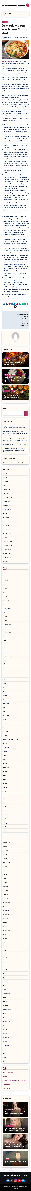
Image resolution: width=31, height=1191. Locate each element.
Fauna (4, 699)
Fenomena (6, 703)
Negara (5, 882)
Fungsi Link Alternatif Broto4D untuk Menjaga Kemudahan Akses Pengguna (14, 426)
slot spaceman (7, 1084)
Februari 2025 (7, 533)
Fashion (5, 695)
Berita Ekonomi (7, 632)
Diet (4, 672)
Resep (13, 374)
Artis (4, 604)
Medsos (5, 866)
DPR (4, 680)
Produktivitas (6, 930)
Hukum (5, 751)
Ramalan (5, 946)
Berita (4, 628)
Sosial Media (6, 993)
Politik (4, 926)
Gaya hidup (6, 731)
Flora (4, 711)
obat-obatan (6, 886)
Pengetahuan (7, 914)
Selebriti (5, 962)
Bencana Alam (7, 624)
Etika (4, 691)
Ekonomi (5, 687)
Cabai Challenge (7, 652)
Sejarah (5, 958)
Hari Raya (5, 735)
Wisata (4, 1057)
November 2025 (7, 497)
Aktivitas (5, 580)
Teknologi (5, 1005)
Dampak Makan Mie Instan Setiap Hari (14, 29)
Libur (4, 838)
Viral (4, 1053)
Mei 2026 (5, 481)
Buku (4, 648)
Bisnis (4, 636)
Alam (4, 584)
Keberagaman (7, 811)
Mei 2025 (5, 521)
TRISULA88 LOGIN (8, 1072)
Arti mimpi (6, 600)
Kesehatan (6, 819)
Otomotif (5, 898)
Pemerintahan (7, 902)
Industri (5, 763)
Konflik (5, 827)
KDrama (5, 803)
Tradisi (4, 1025)
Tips (4, 1017)
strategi (5, 1001)
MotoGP (5, 874)
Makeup (5, 854)
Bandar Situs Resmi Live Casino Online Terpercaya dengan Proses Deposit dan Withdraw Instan (14, 450)
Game (4, 723)
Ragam (5, 942)
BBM (4, 612)
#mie (27, 37)
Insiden (5, 775)
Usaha (4, 1049)
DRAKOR (5, 684)
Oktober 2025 (6, 501)
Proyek (5, 938)
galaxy (4, 719)
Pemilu (5, 906)
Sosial (4, 989)
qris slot (5, 1076)
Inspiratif (5, 779)
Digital (4, 676)
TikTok (4, 1013)
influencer (6, 767)
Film (4, 707)
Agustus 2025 (7, 509)
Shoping (5, 978)
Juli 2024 (5, 561)
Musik (4, 878)
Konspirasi (6, 831)
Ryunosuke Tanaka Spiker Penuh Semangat (15, 444)
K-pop (4, 791)
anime (4, 592)
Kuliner (5, 835)
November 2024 (7, 545)
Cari (4, 408)
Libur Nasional (7, 842)
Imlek (4, 759)
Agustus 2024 (7, 557)
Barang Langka (7, 608)
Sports (4, 997)
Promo (4, 934)
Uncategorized (7, 1045)
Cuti (4, 664)
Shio (4, 974)
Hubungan (6, 747)
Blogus (24, 1186)
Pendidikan (6, 910)
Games (5, 727)
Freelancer (6, 715)
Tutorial (5, 1041)
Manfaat (5, 858)
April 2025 (6, 525)
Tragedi (5, 1029)
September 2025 (7, 505)
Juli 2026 (5, 474)
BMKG (4, 640)
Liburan (5, 846)
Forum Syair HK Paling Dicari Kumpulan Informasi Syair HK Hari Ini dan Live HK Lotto (15, 439)
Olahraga (5, 890)
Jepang (5, 787)
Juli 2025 (5, 513)
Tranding (5, 1033)
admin (7, 37)
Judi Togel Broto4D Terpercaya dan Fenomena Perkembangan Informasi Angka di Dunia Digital (15, 433)
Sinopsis (5, 982)
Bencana (5, 620)
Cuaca (4, 660)
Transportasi (6, 1037)
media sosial (6, 862)
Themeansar (15, 1188)
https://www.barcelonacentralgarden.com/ (15, 1080)
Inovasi (5, 771)
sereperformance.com (15, 6)
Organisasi (6, 894)
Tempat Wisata (7, 1009)
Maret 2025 (6, 529)
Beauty (5, 616)
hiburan (5, 743)
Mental (5, 870)
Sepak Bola (6, 970)
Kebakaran (6, 807)
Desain (5, 668)
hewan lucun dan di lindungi (11, 739)
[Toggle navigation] (3, 5)
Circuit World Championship (11, 656)
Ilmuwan (5, 755)
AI (3, 572)
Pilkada (5, 922)
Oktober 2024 (7, 549)
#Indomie (22, 37)
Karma (4, 799)
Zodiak (4, 1061)
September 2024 (7, 553)
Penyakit (5, 918)
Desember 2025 (7, 493)
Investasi (5, 783)
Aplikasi (5, 596)
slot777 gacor (6, 1088)
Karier (4, 795)
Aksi (4, 576)
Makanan (4, 21)
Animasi (5, 588)
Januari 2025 (6, 537)
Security (5, 954)
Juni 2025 (6, 517)
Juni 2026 (6, 478)
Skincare (5, 985)
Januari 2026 (6, 489)
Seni (4, 966)
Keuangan (6, 823)
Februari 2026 (7, 485)
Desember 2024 (7, 541)
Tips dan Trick (7, 1021)
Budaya (5, 644)
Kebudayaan (6, 815)
